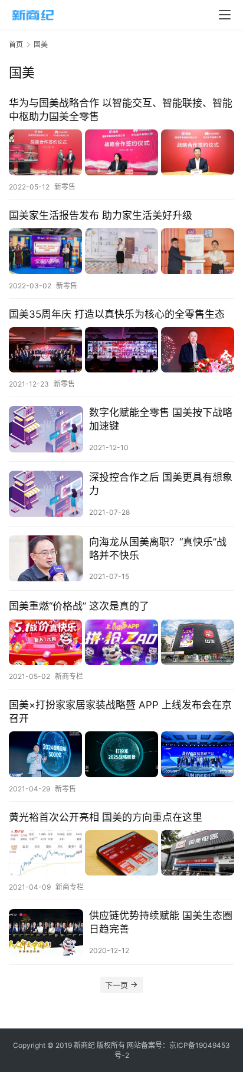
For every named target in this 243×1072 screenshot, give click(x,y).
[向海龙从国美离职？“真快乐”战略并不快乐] (46, 558)
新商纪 (84, 1045)
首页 (16, 44)
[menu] (224, 14)
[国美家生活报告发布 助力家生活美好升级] (121, 251)
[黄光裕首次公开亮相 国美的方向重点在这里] (121, 852)
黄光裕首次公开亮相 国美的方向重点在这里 (105, 817)
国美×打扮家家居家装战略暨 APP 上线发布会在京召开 (120, 711)
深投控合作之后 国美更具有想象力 (160, 484)
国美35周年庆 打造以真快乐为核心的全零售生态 (117, 314)
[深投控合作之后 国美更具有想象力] (46, 494)
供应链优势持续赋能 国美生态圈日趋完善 (160, 922)
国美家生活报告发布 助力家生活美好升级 (100, 215)
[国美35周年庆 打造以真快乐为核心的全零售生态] (121, 349)
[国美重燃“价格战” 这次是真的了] (121, 642)
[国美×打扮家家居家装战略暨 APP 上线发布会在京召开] (121, 754)
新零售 (64, 186)
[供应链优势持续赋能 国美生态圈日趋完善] (46, 932)
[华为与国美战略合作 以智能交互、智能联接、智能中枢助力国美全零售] (121, 152)
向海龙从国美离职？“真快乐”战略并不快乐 (157, 548)
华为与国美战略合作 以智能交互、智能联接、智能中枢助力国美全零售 (120, 109)
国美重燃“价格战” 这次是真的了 (79, 606)
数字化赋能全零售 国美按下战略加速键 (160, 419)
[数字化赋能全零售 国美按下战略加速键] (46, 429)
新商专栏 (69, 676)
